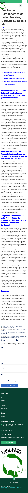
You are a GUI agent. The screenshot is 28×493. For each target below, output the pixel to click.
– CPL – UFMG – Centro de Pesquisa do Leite (12, 326)
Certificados (4, 405)
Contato (3, 397)
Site (2, 374)
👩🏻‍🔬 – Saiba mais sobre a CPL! (7, 327)
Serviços (3, 403)
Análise (8, 336)
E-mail (3, 369)
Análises (3, 416)
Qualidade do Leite (15, 337)
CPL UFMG (23, 336)
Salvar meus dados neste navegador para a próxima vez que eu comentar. (13, 381)
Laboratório (3, 337)
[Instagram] (14, 478)
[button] (20, 5)
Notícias (3, 400)
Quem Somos (4, 408)
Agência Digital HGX (5, 487)
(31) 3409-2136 (18, 329)
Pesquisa (8, 337)
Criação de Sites (13, 487)
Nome (2, 363)
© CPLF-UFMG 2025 (14, 482)
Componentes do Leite (15, 336)
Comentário (4, 347)
